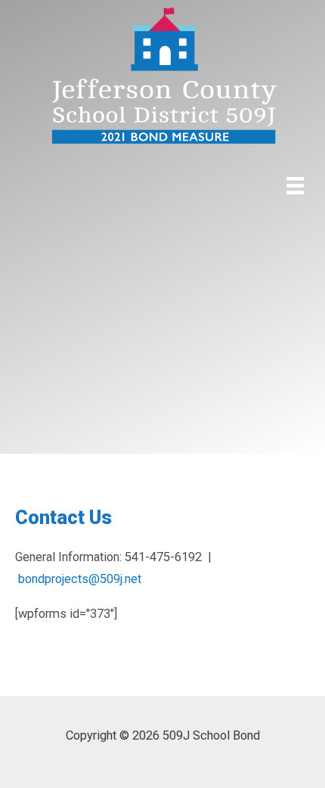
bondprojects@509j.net (79, 579)
